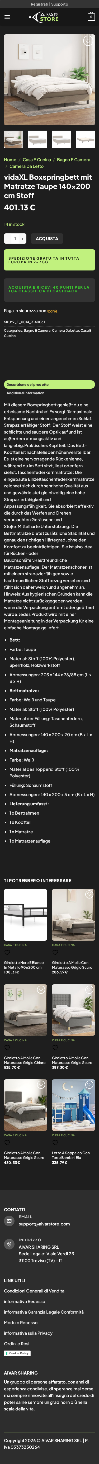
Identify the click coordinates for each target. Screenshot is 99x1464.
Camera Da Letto (27, 166)
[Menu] (7, 17)
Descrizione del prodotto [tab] (28, 384)
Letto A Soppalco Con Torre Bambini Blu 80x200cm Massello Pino (71, 1160)
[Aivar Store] (43, 17)
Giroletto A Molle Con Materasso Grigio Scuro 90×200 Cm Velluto (72, 967)
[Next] (86, 80)
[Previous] (12, 80)
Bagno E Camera (73, 159)
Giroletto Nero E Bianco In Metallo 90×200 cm (24, 964)
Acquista (47, 238)
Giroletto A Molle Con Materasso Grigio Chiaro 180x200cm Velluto (25, 1062)
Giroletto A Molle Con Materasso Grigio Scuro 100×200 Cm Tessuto (72, 1062)
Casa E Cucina (37, 159)
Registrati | (40, 4)
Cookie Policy (19, 1353)
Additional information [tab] (26, 393)
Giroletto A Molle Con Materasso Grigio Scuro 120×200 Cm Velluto (24, 1157)
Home (10, 159)
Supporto (59, 4)
